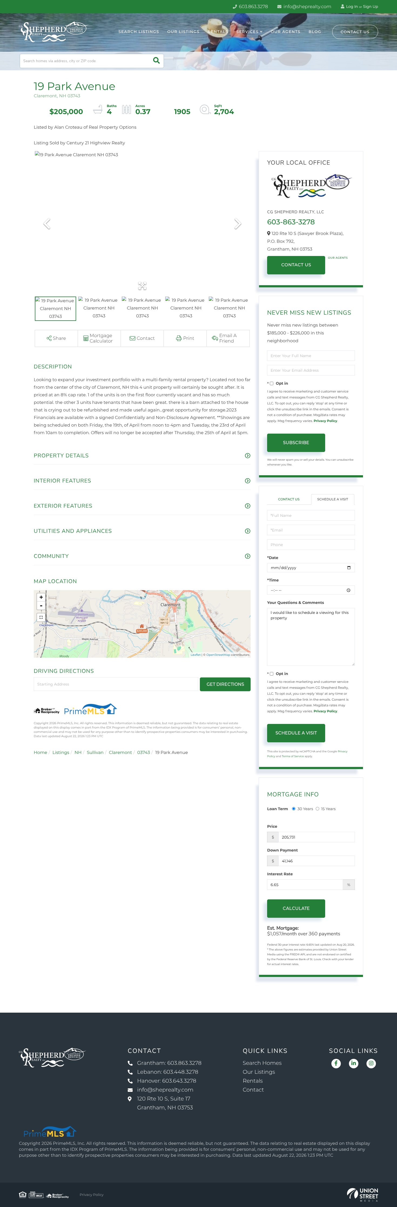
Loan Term (277, 808)
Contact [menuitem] (253, 1090)
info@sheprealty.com (306, 6)
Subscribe (296, 442)
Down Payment (282, 850)
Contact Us (355, 31)
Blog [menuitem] (315, 31)
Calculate (296, 908)
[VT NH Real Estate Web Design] (362, 1195)
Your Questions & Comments (295, 602)
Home (40, 752)
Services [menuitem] (247, 31)
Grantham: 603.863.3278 (169, 1063)
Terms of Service (293, 756)
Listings (60, 752)
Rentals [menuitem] (218, 31)
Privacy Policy (325, 421)
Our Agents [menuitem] (285, 31)
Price (272, 826)
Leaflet (196, 655)
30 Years (305, 808)
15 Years (328, 808)
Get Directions (225, 684)
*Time (273, 580)
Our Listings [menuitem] (183, 31)
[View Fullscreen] (41, 617)
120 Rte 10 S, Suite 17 (165, 1103)
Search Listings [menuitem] (139, 31)
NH (78, 752)
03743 (143, 752)
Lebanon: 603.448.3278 (167, 1072)
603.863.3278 (253, 6)
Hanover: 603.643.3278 (166, 1081)
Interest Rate (280, 874)
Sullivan (95, 752)
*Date (272, 557)
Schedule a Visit (332, 499)
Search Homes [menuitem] (262, 1063)
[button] (156, 61)
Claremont (120, 752)
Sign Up (370, 6)
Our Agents (338, 258)
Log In (351, 6)
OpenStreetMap (218, 655)
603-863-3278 (291, 222)
